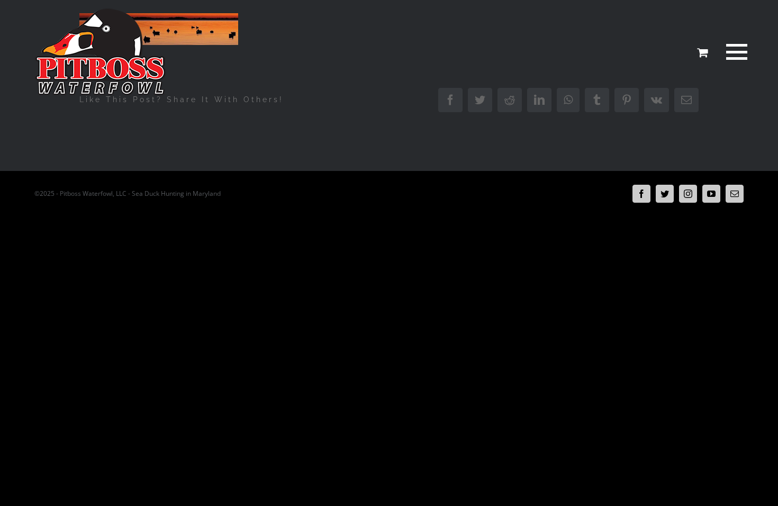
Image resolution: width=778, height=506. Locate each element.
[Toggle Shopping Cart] (702, 52)
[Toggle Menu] (735, 52)
